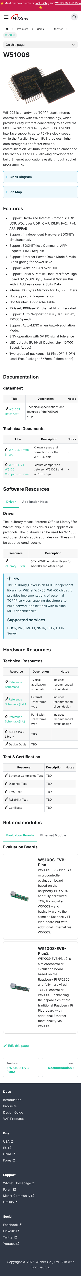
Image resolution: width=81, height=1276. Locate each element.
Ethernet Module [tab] (53, 835)
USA (6, 1141)
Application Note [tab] (35, 502)
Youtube (9, 1244)
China (7, 1154)
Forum (7, 1189)
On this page (15, 45)
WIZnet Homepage (17, 1183)
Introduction (12, 1100)
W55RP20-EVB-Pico (68, 3)
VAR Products (13, 1119)
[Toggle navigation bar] (6, 17)
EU (5, 1148)
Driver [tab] (11, 502)
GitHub (8, 1202)
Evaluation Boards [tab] (20, 835)
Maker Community (16, 1196)
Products (10, 1106)
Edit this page (18, 1046)
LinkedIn (9, 1231)
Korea (7, 1160)
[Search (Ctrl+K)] (74, 16)
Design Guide (13, 1112)
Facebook (10, 1225)
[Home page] (7, 29)
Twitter (8, 1237)
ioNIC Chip (42, 3)
